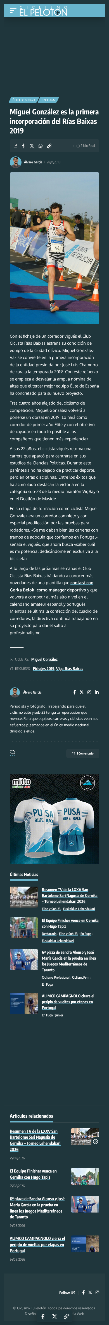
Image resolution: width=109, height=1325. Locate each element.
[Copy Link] (49, 145)
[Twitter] (81, 692)
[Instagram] (89, 692)
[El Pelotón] (45, 11)
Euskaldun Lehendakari (79, 909)
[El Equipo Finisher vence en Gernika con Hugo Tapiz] (24, 927)
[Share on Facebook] (23, 145)
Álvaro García (33, 162)
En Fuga (48, 100)
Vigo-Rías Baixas (69, 668)
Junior (59, 1015)
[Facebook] (75, 692)
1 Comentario (85, 753)
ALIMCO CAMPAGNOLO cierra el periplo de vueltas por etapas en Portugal (68, 1001)
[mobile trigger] (14, 10)
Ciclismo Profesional (56, 977)
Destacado (49, 934)
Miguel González (44, 659)
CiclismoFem (80, 977)
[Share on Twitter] (32, 145)
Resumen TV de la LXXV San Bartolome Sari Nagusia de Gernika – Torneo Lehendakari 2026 (70, 895)
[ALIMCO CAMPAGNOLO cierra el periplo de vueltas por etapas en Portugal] (24, 1003)
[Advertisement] (54, 55)
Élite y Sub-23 (24, 100)
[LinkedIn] (96, 692)
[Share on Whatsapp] (40, 145)
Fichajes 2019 (43, 668)
